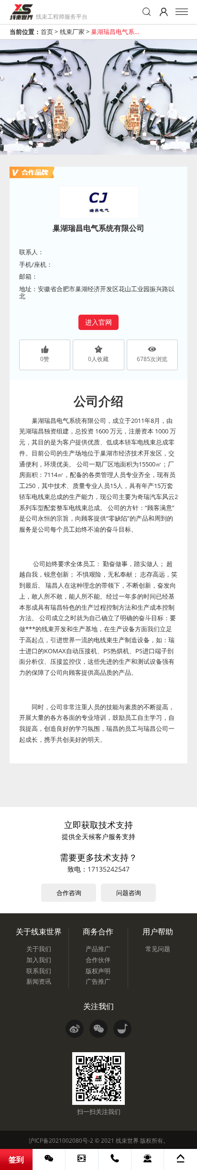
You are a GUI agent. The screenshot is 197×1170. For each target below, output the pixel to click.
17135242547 (109, 869)
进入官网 (98, 322)
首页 (47, 31)
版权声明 (98, 970)
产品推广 (98, 948)
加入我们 (38, 959)
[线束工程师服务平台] (21, 12)
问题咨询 (128, 892)
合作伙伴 (98, 959)
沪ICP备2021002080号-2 (61, 1140)
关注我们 (98, 1006)
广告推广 (98, 981)
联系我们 (38, 970)
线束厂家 (72, 31)
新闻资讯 (38, 981)
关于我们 (38, 948)
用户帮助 (157, 931)
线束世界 (127, 1140)
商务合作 (98, 931)
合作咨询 (68, 892)
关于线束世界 (39, 931)
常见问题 (157, 948)
